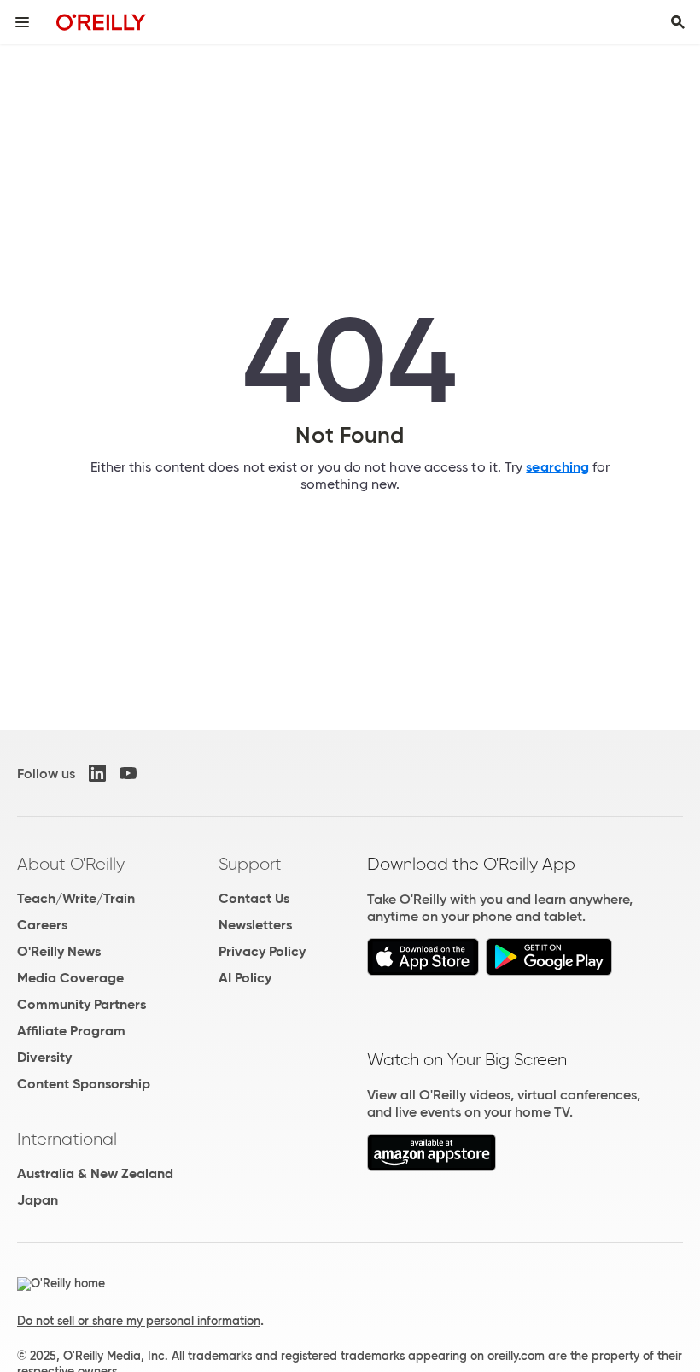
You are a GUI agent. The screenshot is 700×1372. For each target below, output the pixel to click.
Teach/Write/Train (76, 898)
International (67, 1139)
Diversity (44, 1057)
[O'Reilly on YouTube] (128, 773)
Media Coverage (70, 978)
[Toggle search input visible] (677, 22)
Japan (37, 1200)
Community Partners (81, 1004)
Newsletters (255, 925)
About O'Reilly (71, 863)
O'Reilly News (59, 951)
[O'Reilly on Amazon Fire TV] (431, 1167)
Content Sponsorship (83, 1084)
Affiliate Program (71, 1031)
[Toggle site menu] (22, 22)
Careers (42, 925)
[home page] (101, 22)
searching (557, 467)
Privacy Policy (262, 951)
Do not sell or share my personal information (138, 1320)
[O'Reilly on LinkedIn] (97, 773)
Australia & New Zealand (95, 1173)
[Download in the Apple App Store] (423, 971)
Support (250, 863)
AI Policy (245, 978)
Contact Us (254, 898)
